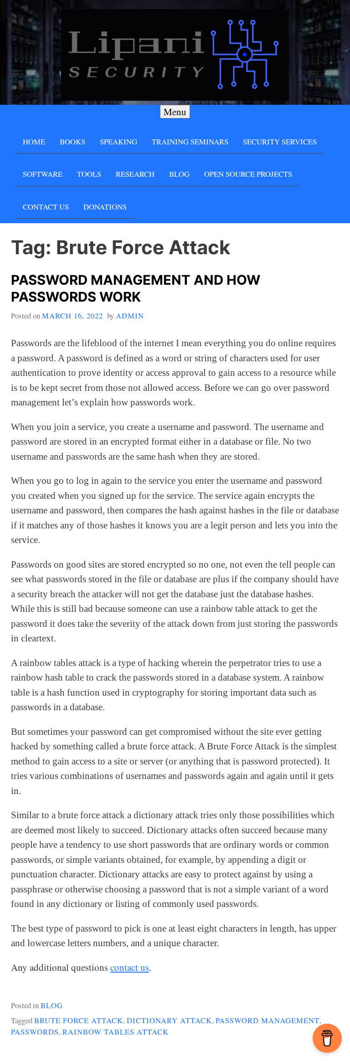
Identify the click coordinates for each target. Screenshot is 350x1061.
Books (72, 141)
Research (135, 174)
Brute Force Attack (78, 1020)
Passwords (35, 1031)
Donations (105, 206)
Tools (89, 174)
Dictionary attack (169, 1020)
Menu (175, 111)
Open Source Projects (248, 174)
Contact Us (46, 206)
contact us (129, 967)
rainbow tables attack (115, 1031)
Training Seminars (190, 141)
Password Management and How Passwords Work (135, 288)
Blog (179, 174)
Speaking (118, 141)
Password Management (267, 1020)
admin (130, 315)
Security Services (280, 141)
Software (42, 174)
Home (34, 141)
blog (52, 1005)
